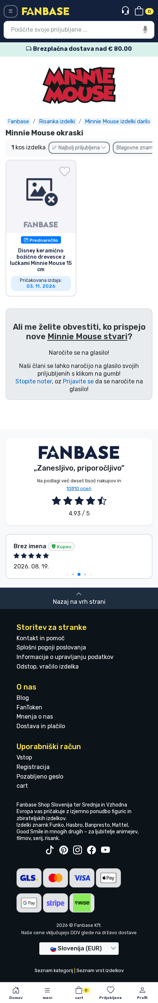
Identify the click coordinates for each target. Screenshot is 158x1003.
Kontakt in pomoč (41, 638)
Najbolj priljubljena (79, 148)
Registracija (33, 766)
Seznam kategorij (54, 970)
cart (22, 785)
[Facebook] (91, 850)
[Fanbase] (45, 10)
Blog (23, 697)
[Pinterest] (63, 850)
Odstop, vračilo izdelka (48, 666)
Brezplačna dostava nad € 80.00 (82, 48)
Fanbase (18, 121)
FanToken (29, 707)
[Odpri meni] (11, 11)
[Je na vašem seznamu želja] (65, 171)
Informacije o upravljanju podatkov (65, 656)
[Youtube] (105, 850)
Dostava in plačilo (41, 726)
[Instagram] (77, 850)
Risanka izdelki (57, 121)
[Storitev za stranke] (126, 10)
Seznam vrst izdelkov (100, 970)
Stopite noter (33, 381)
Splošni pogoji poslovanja (51, 647)
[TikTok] (49, 850)
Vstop (24, 757)
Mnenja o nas (35, 716)
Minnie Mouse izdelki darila (117, 121)
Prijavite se (78, 381)
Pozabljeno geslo (40, 776)
